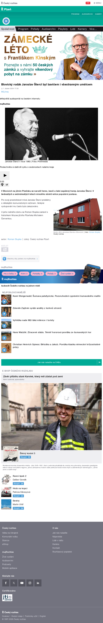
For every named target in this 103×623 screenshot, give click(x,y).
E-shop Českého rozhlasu (17, 371)
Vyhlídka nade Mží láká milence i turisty (33, 320)
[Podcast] (2, 185)
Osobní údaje (17, 616)
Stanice (5, 540)
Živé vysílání (66, 273)
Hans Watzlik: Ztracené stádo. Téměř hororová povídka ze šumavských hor (52, 332)
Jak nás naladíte (60, 533)
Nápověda (57, 536)
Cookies (5, 616)
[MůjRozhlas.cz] (5, 104)
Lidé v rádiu (58, 540)
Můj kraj (5, 92)
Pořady (35, 28)
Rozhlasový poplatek (62, 552)
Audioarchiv (87, 14)
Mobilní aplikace (9, 568)
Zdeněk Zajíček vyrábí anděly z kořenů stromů (37, 308)
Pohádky (36, 273)
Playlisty (63, 28)
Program (75, 14)
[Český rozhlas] (9, 3)
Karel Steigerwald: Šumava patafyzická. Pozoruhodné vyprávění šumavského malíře (56, 296)
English (43, 616)
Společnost (7, 28)
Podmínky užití (31, 616)
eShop (5, 544)
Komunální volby (10, 536)
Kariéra (56, 544)
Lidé (72, 28)
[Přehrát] (5, 175)
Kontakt (56, 548)
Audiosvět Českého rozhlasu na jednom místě (20, 286)
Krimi (23, 273)
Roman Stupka (94, 232)
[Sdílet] (7, 185)
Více (93, 28)
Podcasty (6, 564)
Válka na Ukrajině (10, 533)
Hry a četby (9, 273)
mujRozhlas (6, 267)
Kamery (98, 14)
